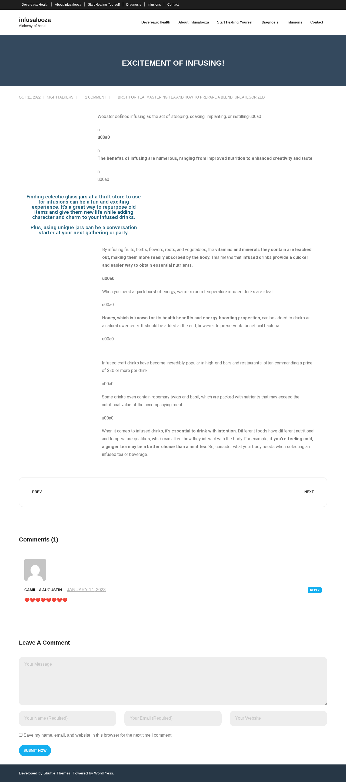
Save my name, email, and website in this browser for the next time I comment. (98, 735)
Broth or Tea (131, 97)
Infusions (154, 4)
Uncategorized (250, 97)
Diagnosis (133, 4)
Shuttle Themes (57, 773)
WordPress (103, 773)
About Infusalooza (68, 4)
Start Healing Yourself (104, 4)
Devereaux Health (35, 4)
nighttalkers (60, 97)
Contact (173, 4)
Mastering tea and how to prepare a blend (189, 97)
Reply (315, 590)
